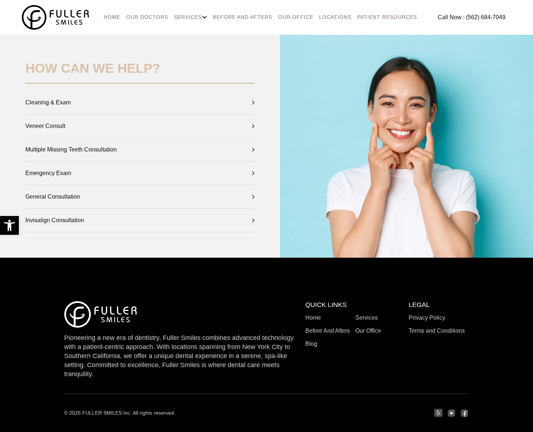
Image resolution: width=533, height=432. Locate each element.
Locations (335, 17)
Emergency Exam (48, 173)
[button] (9, 225)
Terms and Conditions (437, 331)
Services (366, 318)
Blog (311, 344)
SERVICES (188, 17)
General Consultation (52, 197)
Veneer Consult (45, 126)
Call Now (471, 17)
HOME (112, 17)
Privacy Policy (427, 318)
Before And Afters (242, 17)
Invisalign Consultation (54, 220)
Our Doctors (147, 17)
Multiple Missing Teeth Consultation (71, 149)
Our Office (295, 17)
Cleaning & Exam (48, 102)
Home (313, 318)
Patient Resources (387, 17)
